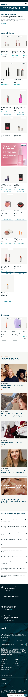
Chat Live (3, 661)
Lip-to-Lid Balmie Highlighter (5, 294)
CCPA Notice (7, 691)
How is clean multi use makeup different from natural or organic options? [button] (13, 520)
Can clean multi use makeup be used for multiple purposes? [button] (12, 550)
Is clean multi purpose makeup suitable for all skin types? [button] (12, 533)
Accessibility (20, 690)
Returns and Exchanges (6, 667)
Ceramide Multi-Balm (6, 185)
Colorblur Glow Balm (6, 239)
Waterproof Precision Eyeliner (6, 333)
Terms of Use (13, 691)
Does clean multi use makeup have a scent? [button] (11, 556)
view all (3, 360)
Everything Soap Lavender (16, 333)
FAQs (2, 665)
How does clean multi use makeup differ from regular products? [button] (13, 527)
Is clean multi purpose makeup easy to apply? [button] (11, 544)
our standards (8, 590)
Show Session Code (5, 671)
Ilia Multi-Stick (4, 51)
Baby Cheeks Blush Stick (20, 81)
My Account (17, 661)
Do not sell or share (12, 692)
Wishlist (16, 663)
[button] (20, 4)
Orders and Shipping (5, 669)
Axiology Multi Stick (18, 239)
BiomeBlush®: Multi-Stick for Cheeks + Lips (20, 108)
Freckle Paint (4, 81)
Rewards (17, 665)
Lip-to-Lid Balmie (18, 266)
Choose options (7, 114)
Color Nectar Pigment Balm (19, 212)
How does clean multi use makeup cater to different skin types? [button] (13, 576)
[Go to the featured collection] (14, 154)
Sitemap (2, 692)
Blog (6, 692)
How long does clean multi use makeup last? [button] (11, 539)
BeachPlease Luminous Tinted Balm (6, 212)
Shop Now (14, 10)
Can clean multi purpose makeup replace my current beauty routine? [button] (13, 569)
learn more (7, 609)
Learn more (7, 600)
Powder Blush (17, 185)
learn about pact (8, 620)
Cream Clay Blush (5, 135)
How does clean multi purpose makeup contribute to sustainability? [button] (13, 562)
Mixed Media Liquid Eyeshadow (16, 52)
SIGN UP (22, 644)
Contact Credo (4, 663)
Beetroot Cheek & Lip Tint (7, 107)
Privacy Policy (9, 654)
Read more (3, 23)
